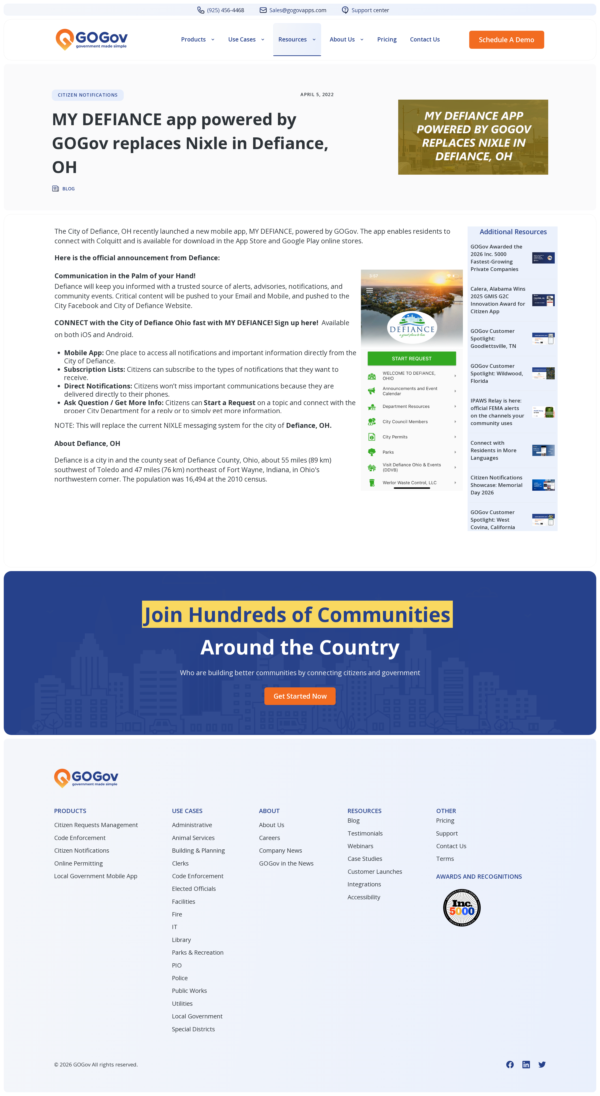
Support (447, 833)
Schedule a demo (506, 39)
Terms (445, 859)
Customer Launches (375, 871)
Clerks (180, 863)
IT (174, 927)
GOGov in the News (286, 863)
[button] (198, 39)
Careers (269, 838)
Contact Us (425, 39)
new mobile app (220, 231)
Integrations (364, 884)
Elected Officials (194, 889)
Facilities (183, 901)
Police (180, 978)
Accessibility (364, 897)
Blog (354, 820)
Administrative (192, 825)
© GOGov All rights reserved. (96, 1064)
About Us (271, 825)
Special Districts (193, 1029)
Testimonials (365, 833)
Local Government (197, 1016)
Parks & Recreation (198, 952)
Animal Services (193, 838)
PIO (177, 965)
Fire (177, 914)
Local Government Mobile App (95, 876)
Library (181, 940)
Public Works (189, 991)
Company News (280, 850)
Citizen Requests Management (96, 825)
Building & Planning (198, 850)
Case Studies (365, 859)
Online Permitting (78, 863)
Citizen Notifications (81, 850)
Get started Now (300, 696)
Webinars (360, 846)
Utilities (182, 1003)
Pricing (387, 39)
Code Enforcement (80, 838)
